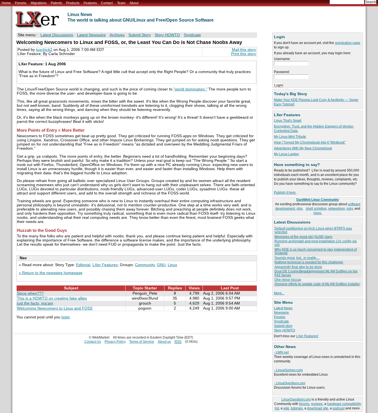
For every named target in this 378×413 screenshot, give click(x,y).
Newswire (281, 313)
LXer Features (105, 265)
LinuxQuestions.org (296, 399)
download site (317, 408)
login (65, 317)
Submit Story (139, 35)
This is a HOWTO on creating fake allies (52, 298)
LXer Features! (307, 336)
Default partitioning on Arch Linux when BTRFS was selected (313, 230)
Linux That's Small (287, 121)
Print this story (243, 54)
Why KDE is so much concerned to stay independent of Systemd (316, 251)
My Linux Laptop (286, 154)
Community (145, 265)
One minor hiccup (288, 280)
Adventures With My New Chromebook (303, 148)
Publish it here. (285, 192)
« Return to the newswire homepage (50, 273)
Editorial (83, 265)
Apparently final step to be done (298, 267)
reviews (317, 404)
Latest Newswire (91, 35)
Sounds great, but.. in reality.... (297, 258)
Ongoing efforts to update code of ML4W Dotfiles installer (317, 284)
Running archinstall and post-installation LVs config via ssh (316, 243)
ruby (349, 209)
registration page (347, 43)
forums (304, 404)
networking (336, 209)
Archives (117, 35)
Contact (107, 3)
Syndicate (281, 321)
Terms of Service (141, 342)
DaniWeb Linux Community (317, 200)
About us (164, 342)
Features (90, 3)
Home (6, 3)
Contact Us (92, 342)
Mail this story (244, 50)
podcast (339, 408)
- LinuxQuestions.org (289, 383)
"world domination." (190, 89)
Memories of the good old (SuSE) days (303, 237)
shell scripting (316, 209)
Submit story (283, 326)
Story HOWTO (284, 330)
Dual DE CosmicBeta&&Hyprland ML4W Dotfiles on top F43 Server (316, 273)
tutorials (297, 408)
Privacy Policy (115, 342)
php (299, 209)
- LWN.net (281, 352)
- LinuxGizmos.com (288, 370)
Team (121, 3)
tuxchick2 (44, 50)
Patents (56, 3)
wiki (286, 408)
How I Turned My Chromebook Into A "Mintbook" (310, 142)
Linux (172, 265)
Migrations (38, 3)
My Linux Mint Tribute (290, 137)
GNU (161, 265)
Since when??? (30, 293)
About (134, 3)
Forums (20, 3)
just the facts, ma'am (35, 303)
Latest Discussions (56, 35)
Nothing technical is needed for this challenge (309, 262)
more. (318, 213)
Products (72, 3)
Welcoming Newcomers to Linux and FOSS (54, 308)
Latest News (283, 308)
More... (279, 293)
